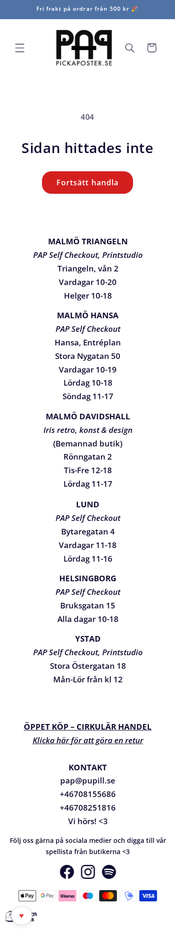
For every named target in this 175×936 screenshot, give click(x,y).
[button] (19, 47)
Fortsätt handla (87, 182)
